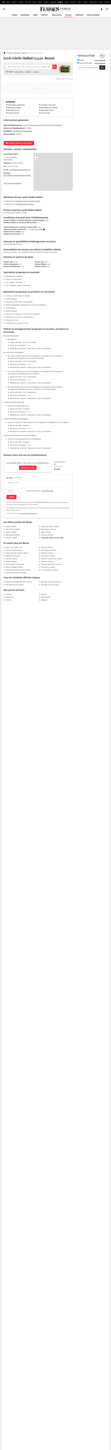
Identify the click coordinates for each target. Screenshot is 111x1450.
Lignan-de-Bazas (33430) (50, 526)
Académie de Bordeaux (22, 131)
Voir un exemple (100, 60)
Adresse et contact (14, 108)
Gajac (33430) (46, 532)
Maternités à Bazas (13, 556)
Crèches (8, 600)
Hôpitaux (44, 600)
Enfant (44, 15)
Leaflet (70, 190)
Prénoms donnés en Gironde (51, 564)
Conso (14, 15)
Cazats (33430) (11, 526)
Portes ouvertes (13, 113)
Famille (60, 2)
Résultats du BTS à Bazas (50, 585)
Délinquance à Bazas (48, 550)
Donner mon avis (27, 468)
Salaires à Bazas (47, 547)
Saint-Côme (19, 72)
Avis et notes (45, 113)
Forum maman (93, 15)
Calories (44, 594)
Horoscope (93, 2)
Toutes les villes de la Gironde (52, 538)
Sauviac (36, 72)
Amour (46, 2)
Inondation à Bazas (48, 556)
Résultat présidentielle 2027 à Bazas (19, 582)
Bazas (24, 53)
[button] (36, 155)
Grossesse (25, 15)
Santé (66, 2)
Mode (8, 2)
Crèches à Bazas (11, 559)
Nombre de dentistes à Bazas (51, 559)
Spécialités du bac (47, 110)
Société (73, 2)
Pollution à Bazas (47, 553)
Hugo (101, 2)
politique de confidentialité (29, 513)
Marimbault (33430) (13, 535)
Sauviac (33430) (11, 538)
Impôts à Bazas (11, 561)
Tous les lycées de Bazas (12, 183)
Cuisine (20, 2)
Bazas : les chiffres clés (14, 547)
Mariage (53, 2)
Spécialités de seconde (49, 108)
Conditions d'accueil (48, 105)
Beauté (14, 2)
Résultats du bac (13, 110)
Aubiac (28, 72)
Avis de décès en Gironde (15, 564)
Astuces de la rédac (85, 63)
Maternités (10, 597)
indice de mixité (37, 229)
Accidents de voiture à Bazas (16, 573)
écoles (68, 15)
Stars (79, 2)
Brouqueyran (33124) (48, 529)
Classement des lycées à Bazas (17, 553)
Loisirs (85, 2)
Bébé (35, 15)
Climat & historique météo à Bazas (18, 570)
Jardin (40, 2)
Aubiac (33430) (11, 532)
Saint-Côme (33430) (13, 529)
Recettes (28, 2)
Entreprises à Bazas (48, 567)
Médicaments (46, 597)
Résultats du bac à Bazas (15, 585)
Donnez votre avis (20, 143)
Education (56, 15)
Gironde (17, 53)
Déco (34, 2)
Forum (106, 2)
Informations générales (16, 105)
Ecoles (9, 53)
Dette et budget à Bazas (14, 567)
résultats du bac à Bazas (25, 204)
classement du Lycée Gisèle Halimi (27, 201)
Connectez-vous (47, 491)
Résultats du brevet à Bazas (51, 582)
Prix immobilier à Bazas (49, 570)
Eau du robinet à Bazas (14, 550)
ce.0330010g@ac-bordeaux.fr (20, 170)
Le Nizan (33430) (47, 535)
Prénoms (79, 15)
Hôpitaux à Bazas (47, 561)
